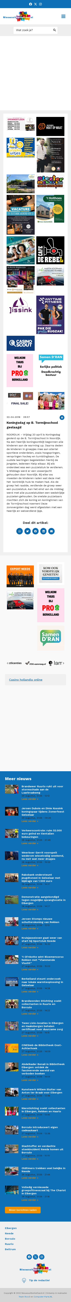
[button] (62, 417)
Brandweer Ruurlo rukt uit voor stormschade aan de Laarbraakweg (42, 789)
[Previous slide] (7, 663)
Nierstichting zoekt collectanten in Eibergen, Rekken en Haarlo (43, 1110)
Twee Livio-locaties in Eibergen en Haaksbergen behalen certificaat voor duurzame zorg (42, 1026)
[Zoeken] (55, 30)
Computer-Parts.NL (43, 1297)
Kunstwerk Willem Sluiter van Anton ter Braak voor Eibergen (42, 1091)
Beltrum (10, 1249)
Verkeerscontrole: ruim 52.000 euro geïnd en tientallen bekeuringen (42, 833)
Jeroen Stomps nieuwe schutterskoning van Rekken (40, 920)
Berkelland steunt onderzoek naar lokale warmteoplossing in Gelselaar (42, 982)
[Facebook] (30, 4)
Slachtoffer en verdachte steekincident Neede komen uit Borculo (42, 1149)
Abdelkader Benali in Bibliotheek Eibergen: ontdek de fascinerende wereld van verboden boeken (43, 1069)
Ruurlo (9, 1244)
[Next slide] (63, 663)
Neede (9, 1233)
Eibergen (11, 1228)
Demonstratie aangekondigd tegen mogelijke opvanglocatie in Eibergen (44, 900)
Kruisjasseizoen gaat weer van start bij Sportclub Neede (42, 939)
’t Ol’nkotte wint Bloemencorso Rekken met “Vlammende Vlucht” (43, 960)
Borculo (10, 1238)
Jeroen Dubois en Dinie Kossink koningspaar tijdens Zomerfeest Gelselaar (43, 811)
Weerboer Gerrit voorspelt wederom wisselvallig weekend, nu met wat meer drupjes (43, 855)
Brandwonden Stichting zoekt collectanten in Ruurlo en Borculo (41, 1004)
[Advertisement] (35, 73)
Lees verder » (30, 798)
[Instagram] (40, 4)
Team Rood (24, 1297)
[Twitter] (35, 4)
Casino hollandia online (25, 679)
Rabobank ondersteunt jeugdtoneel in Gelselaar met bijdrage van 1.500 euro (41, 878)
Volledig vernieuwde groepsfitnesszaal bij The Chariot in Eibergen (44, 1190)
